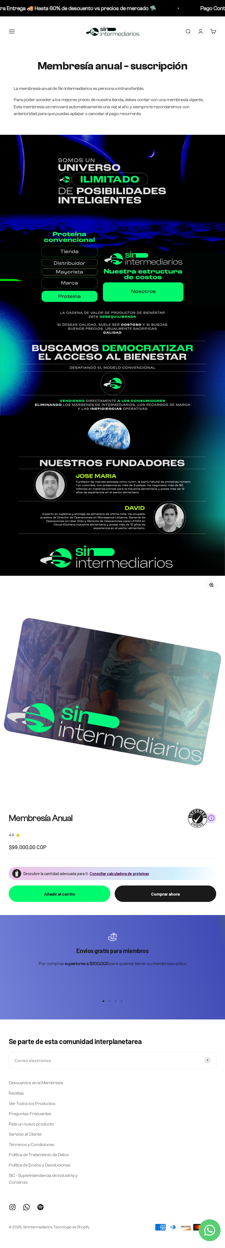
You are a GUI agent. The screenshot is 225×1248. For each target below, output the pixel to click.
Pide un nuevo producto (31, 1124)
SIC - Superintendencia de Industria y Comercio (43, 1179)
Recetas (16, 1093)
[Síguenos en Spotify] (40, 1207)
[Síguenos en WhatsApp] (26, 1207)
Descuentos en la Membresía (36, 1082)
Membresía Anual (40, 818)
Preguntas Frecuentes (30, 1113)
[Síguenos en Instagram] (12, 1207)
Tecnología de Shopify (71, 1227)
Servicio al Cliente (25, 1134)
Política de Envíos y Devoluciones (39, 1165)
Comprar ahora (165, 893)
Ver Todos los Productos (32, 1103)
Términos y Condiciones (31, 1144)
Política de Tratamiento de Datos (39, 1154)
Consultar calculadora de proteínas (119, 873)
